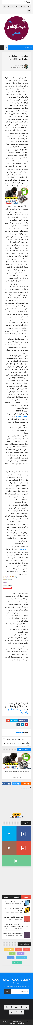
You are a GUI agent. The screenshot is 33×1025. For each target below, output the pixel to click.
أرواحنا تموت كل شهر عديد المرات (13, 901)
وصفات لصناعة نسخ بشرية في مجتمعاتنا (14, 909)
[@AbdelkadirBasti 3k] (9, 833)
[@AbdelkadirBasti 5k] (9, 848)
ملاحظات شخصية (21, 957)
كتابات (18, 949)
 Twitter (14, 720)
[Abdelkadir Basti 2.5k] (23, 833)
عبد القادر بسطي (25, 1022)
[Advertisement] (16, 679)
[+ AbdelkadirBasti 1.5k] (23, 848)
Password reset (22, 549)
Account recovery (21, 416)
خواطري (10, 957)
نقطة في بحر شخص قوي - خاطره (13, 933)
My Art (21, 953)
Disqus (14, 783)
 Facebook (23, 720)
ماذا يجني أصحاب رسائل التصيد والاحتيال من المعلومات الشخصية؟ (13, 925)
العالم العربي (17, 962)
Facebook (5, 783)
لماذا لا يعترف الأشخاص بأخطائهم (13, 917)
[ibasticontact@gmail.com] (16, 860)
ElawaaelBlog (20, 1023)
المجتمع (26, 949)
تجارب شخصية (9, 949)
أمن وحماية (19, 732)
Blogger (25, 783)
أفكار (12, 953)
